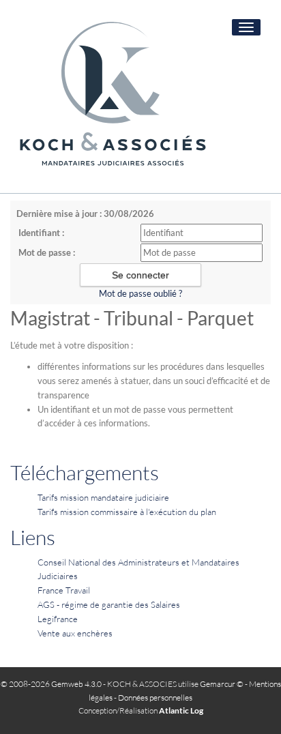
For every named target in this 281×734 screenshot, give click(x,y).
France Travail (64, 590)
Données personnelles (155, 697)
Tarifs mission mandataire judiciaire (103, 497)
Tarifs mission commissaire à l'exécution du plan (127, 511)
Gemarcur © (221, 684)
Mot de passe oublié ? (140, 293)
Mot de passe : (46, 252)
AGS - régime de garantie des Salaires (109, 604)
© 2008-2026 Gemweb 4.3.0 (51, 684)
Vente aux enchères (75, 633)
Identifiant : (41, 232)
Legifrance (58, 618)
